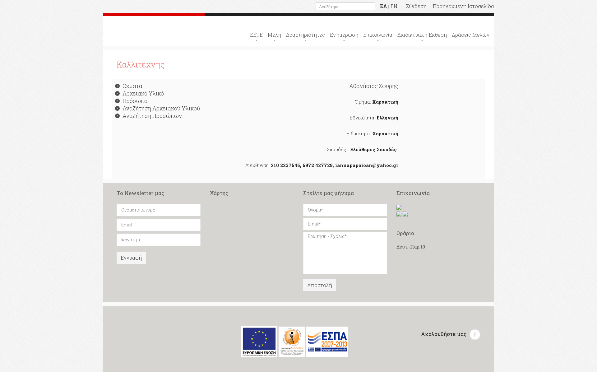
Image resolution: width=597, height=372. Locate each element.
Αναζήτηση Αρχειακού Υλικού (161, 108)
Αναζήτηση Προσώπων (152, 115)
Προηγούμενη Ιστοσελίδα (463, 6)
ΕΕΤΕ (256, 34)
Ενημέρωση (344, 34)
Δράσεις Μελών (470, 34)
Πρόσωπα (135, 101)
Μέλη (274, 34)
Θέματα (132, 86)
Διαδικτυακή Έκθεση (422, 34)
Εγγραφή (131, 257)
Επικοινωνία (377, 34)
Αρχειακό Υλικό (143, 93)
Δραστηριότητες (305, 34)
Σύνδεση (416, 6)
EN (394, 6)
